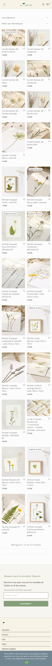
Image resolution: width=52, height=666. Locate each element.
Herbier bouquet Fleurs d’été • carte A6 (36, 201)
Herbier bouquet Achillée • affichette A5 (10, 435)
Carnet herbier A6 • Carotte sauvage (10, 112)
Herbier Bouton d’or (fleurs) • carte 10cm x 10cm (11, 482)
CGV (3, 639)
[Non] (49, 658)
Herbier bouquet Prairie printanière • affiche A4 (36, 529)
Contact (5, 634)
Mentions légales (9, 649)
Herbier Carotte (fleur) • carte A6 (9, 156)
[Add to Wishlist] (24, 49)
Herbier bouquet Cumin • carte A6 (9, 201)
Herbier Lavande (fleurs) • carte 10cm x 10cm (11, 388)
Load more (26, 552)
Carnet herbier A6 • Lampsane (35, 50)
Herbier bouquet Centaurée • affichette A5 (34, 247)
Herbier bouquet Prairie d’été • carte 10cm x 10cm (35, 294)
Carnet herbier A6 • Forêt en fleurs (10, 50)
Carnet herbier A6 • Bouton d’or (35, 112)
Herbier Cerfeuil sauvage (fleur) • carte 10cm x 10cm (35, 388)
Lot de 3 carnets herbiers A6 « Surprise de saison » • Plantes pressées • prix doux (36, 424)
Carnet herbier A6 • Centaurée (35, 81)
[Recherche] (44, 4)
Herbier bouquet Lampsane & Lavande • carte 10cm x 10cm (11, 341)
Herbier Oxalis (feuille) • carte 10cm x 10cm (36, 482)
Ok (27, 662)
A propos (5, 630)
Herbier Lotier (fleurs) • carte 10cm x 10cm (36, 341)
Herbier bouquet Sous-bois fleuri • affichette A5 (9, 247)
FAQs (4, 644)
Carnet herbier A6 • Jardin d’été (35, 143)
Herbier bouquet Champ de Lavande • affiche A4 (11, 294)
